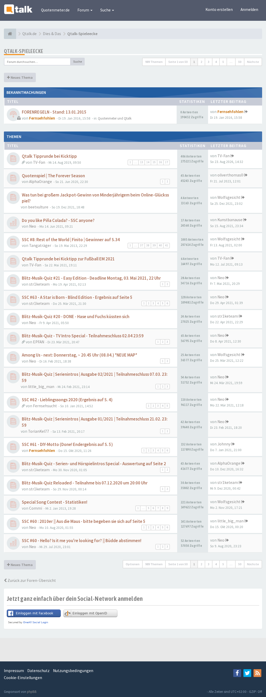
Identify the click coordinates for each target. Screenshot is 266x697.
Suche (105, 10)
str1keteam (39, 284)
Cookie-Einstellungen (23, 677)
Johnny (223, 444)
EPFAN (38, 341)
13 (141, 162)
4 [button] (216, 62)
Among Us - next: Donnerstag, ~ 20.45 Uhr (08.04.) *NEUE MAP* (79, 355)
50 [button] (239, 62)
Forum (83, 10)
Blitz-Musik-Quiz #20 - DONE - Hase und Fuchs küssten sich (75, 316)
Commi (35, 508)
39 (154, 245)
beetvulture (38, 207)
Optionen (132, 564)
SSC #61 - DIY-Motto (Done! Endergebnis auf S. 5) (67, 444)
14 (147, 162)
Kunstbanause (229, 219)
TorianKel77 (38, 431)
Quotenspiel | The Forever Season (53, 176)
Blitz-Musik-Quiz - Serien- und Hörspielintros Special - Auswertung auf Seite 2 (94, 463)
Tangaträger (40, 245)
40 (160, 245)
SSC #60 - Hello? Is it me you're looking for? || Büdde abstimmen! (81, 540)
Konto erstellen (219, 9)
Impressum (14, 670)
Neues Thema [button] (21, 77)
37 (141, 245)
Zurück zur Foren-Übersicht (31, 580)
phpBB (32, 691)
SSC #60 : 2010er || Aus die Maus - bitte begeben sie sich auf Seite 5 (83, 521)
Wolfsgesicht (228, 197)
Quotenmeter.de (55, 10)
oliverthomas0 (230, 175)
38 (147, 245)
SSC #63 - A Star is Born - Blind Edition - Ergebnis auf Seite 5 (77, 297)
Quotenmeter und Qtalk (114, 118)
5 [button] (223, 62)
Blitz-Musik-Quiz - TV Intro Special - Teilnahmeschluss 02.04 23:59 (83, 336)
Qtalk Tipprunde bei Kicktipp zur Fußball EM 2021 (68, 259)
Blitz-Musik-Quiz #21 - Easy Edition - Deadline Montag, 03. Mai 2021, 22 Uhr (91, 278)
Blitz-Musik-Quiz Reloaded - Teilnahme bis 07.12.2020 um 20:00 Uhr (85, 483)
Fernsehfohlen (42, 118)
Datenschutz (38, 670)
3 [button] (208, 62)
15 (154, 162)
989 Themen (154, 62)
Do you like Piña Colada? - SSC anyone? (58, 220)
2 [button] (201, 62)
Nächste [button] (253, 62)
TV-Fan (39, 162)
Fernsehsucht (45, 405)
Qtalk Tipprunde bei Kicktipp (49, 156)
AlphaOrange (40, 181)
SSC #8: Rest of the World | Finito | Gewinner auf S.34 (71, 239)
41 (166, 245)
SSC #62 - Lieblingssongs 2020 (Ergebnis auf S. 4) (67, 400)
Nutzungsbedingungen (73, 670)
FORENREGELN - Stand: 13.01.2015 (54, 112)
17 (166, 162)
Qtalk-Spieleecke (23, 51)
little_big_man (41, 386)
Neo (32, 226)
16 (160, 162)
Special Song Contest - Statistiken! (54, 502)
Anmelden (249, 9)
